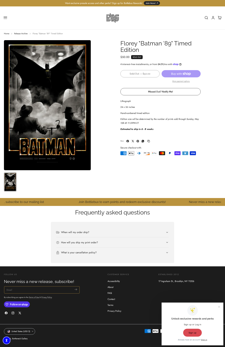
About (110, 287)
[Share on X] (132, 141)
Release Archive (21, 33)
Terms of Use (34, 297)
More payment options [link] (181, 81)
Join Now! (151, 3)
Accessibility (114, 281)
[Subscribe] (76, 289)
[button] (5, 18)
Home (6, 33)
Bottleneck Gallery (20, 338)
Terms (110, 305)
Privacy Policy (46, 297)
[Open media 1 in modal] (85, 45)
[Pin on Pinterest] (137, 141)
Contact (111, 299)
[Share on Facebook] (127, 141)
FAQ (110, 293)
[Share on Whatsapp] (142, 141)
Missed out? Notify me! (160, 91)
